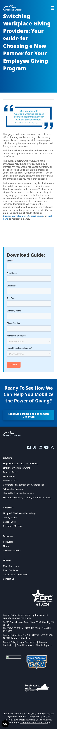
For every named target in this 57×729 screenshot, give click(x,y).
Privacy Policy (9, 642)
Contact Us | (10, 645)
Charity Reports (44, 645)
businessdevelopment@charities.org (23, 215)
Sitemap (43, 642)
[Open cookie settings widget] (5, 723)
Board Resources (25, 645)
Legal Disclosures (27, 642)
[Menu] (52, 8)
